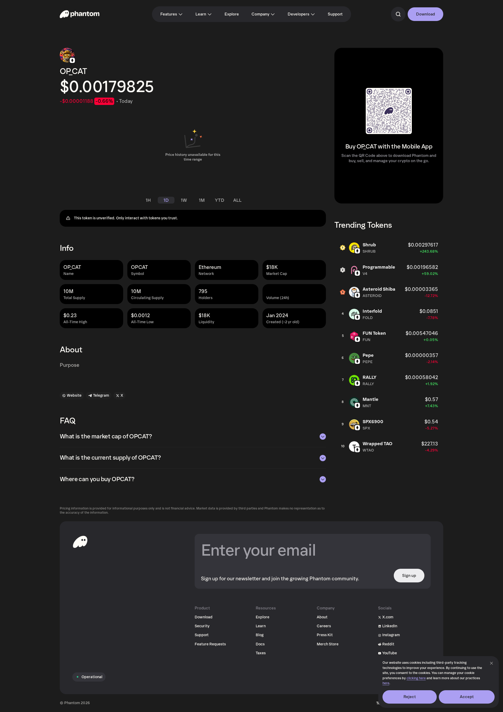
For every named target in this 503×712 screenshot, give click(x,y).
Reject (409, 696)
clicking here (416, 678)
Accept (467, 696)
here (385, 683)
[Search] (398, 14)
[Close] (491, 663)
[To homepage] (80, 542)
